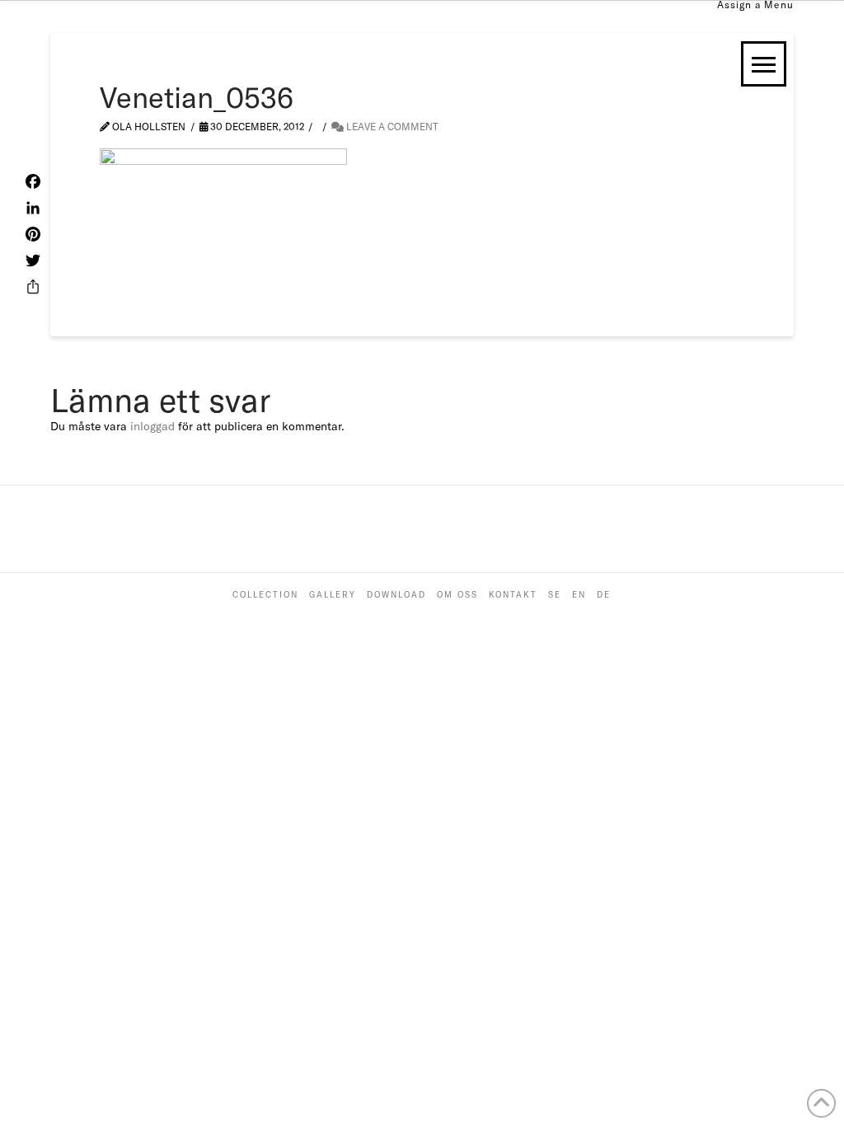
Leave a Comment (391, 126)
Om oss (457, 594)
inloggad (152, 426)
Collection (265, 594)
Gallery (332, 594)
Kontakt (513, 594)
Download (396, 594)
